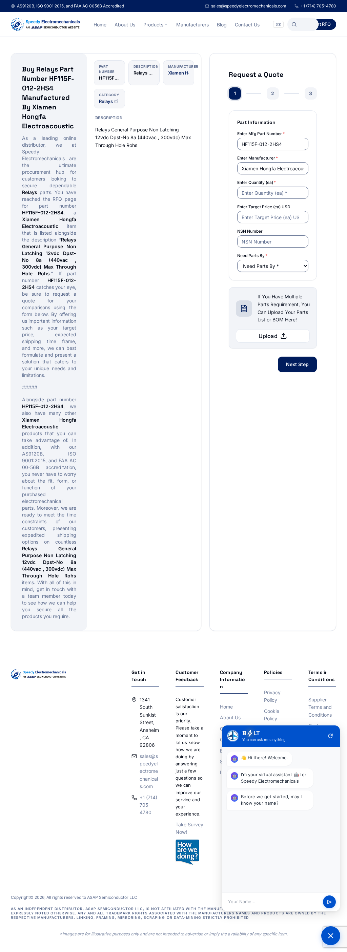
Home (100, 24)
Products (153, 24)
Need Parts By (252, 255)
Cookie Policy (271, 714)
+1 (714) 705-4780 (318, 5)
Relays (106, 101)
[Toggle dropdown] (166, 24)
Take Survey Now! (189, 828)
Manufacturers (192, 24)
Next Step (297, 364)
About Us (125, 24)
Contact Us (247, 24)
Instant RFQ (319, 24)
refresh (330, 736)
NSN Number (250, 231)
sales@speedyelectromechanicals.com (248, 5)
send (329, 902)
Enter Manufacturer (257, 158)
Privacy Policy (272, 696)
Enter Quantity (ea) (256, 182)
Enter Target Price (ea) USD (263, 206)
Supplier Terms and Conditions (320, 707)
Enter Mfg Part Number (261, 133)
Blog (222, 24)
